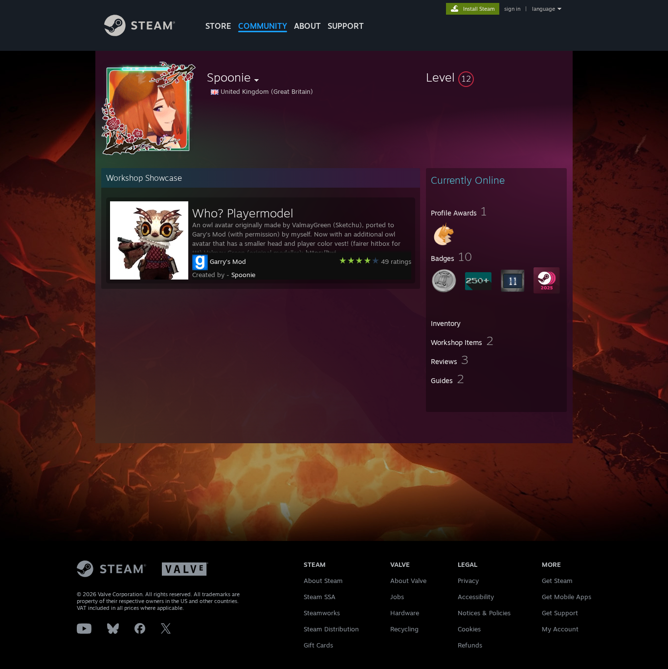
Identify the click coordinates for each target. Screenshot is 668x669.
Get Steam (557, 580)
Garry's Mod (228, 261)
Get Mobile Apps (566, 597)
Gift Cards (318, 645)
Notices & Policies (484, 613)
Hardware (404, 613)
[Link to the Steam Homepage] (139, 33)
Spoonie (243, 275)
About (307, 26)
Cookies (469, 629)
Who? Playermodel (242, 213)
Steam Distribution (331, 629)
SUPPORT (346, 26)
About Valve (408, 580)
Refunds (470, 645)
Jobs (397, 597)
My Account (560, 629)
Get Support (560, 613)
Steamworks (322, 613)
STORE (218, 26)
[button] (496, 77)
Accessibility (476, 597)
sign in (512, 8)
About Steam (323, 580)
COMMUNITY (262, 26)
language (543, 8)
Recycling (404, 629)
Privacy (468, 580)
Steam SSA (319, 597)
